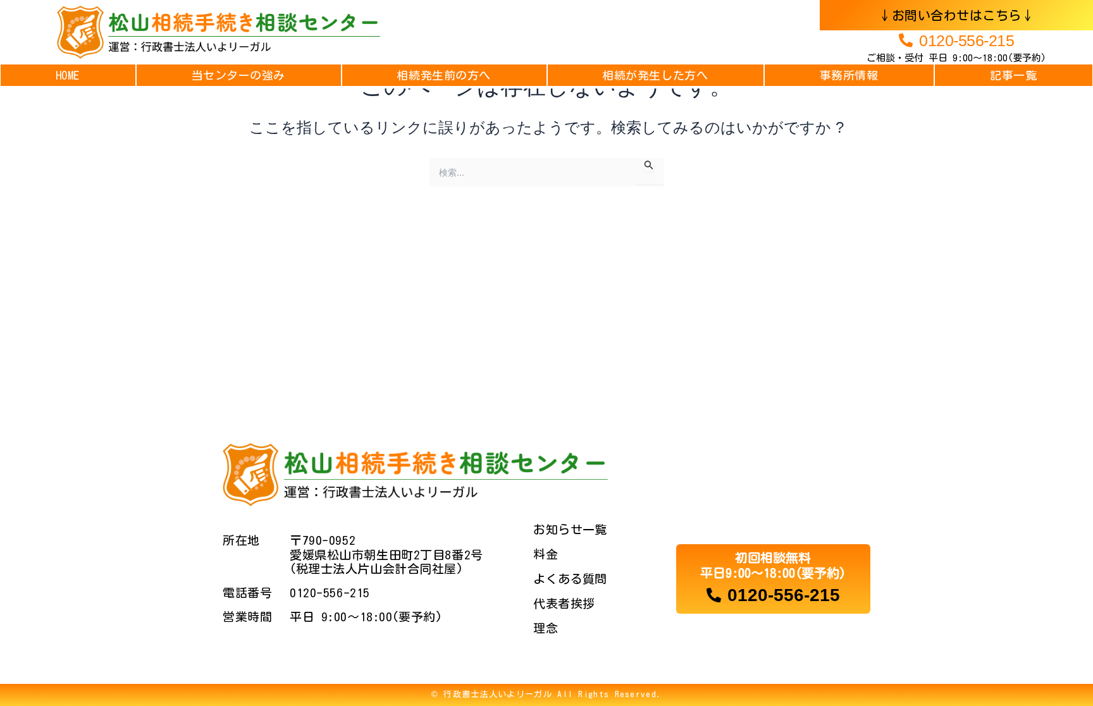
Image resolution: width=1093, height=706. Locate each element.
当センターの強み (238, 75)
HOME (68, 75)
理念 (545, 628)
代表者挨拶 (564, 603)
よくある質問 (570, 579)
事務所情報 (849, 75)
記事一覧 (1013, 75)
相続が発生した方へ (655, 75)
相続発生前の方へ (443, 75)
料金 (545, 554)
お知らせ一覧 (570, 529)
